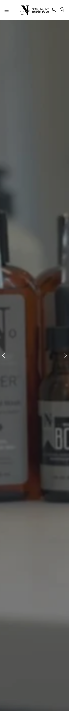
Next (65, 355)
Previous (3, 355)
